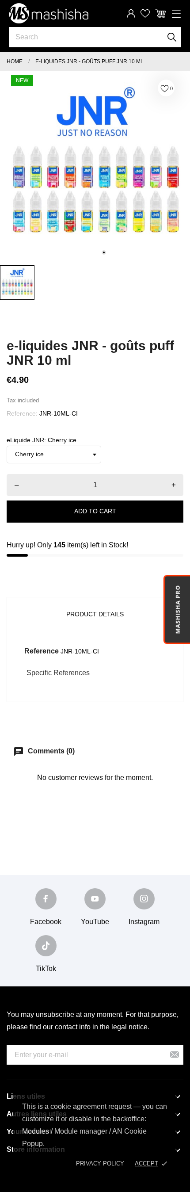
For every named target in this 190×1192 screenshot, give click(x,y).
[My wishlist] (145, 13)
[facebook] (46, 898)
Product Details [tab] (95, 614)
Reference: (22, 413)
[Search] (172, 37)
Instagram (144, 921)
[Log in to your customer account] (131, 13)
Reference (41, 651)
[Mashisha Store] (48, 13)
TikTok (46, 968)
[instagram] (144, 898)
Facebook (45, 921)
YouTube (95, 921)
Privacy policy (100, 1163)
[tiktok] (46, 945)
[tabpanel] (95, 166)
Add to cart (95, 511)
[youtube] (95, 898)
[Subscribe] (174, 1055)
